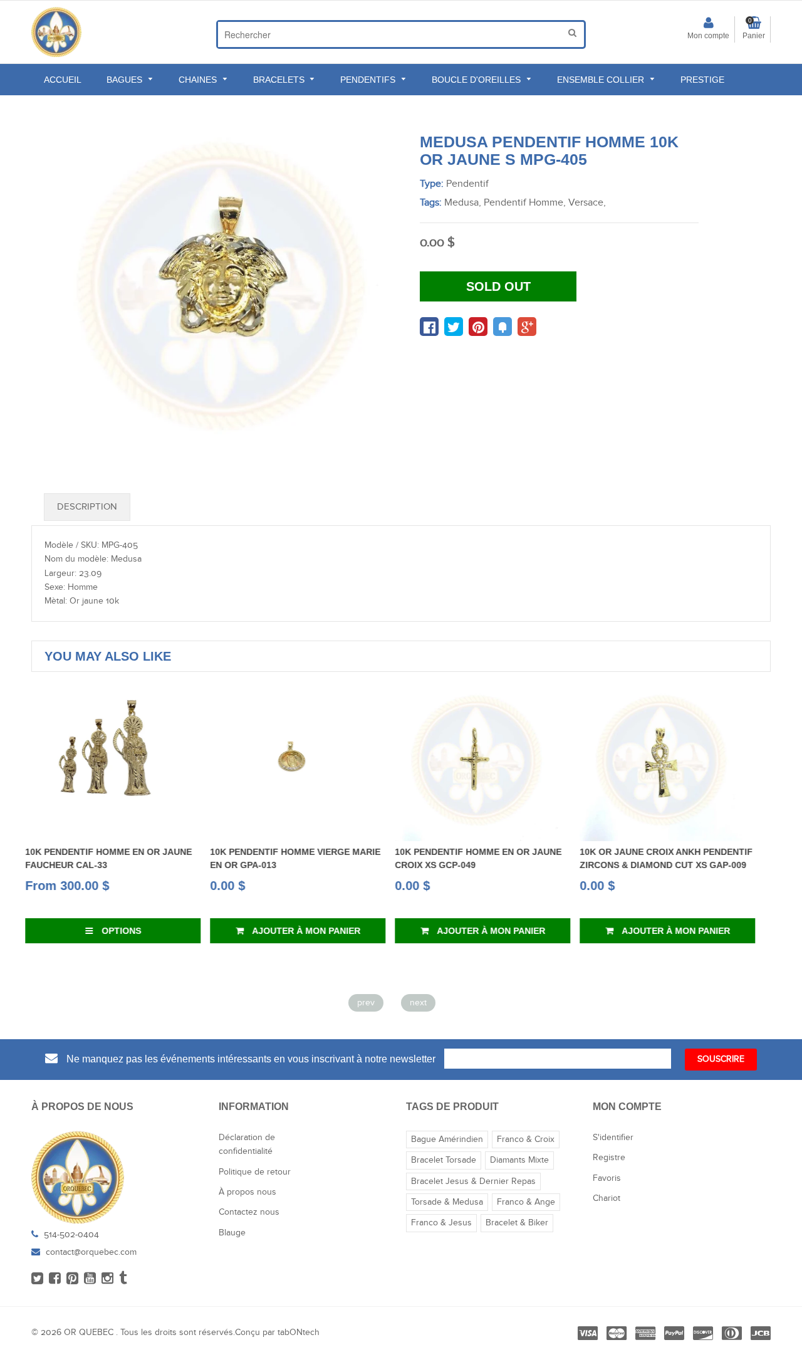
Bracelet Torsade (443, 1160)
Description (87, 506)
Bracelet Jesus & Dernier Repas (473, 1181)
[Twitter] (37, 1279)
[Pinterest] (72, 1279)
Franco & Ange (526, 1202)
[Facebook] (55, 1279)
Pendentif (467, 184)
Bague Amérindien (447, 1139)
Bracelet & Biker (517, 1223)
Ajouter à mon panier (131, 931)
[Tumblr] (123, 1279)
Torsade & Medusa (447, 1202)
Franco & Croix (526, 1139)
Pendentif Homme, (525, 203)
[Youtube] (90, 1279)
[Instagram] (107, 1279)
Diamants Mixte (519, 1160)
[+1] (527, 326)
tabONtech (299, 1333)
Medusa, (462, 203)
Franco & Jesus (441, 1223)
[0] (429, 326)
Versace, (587, 203)
